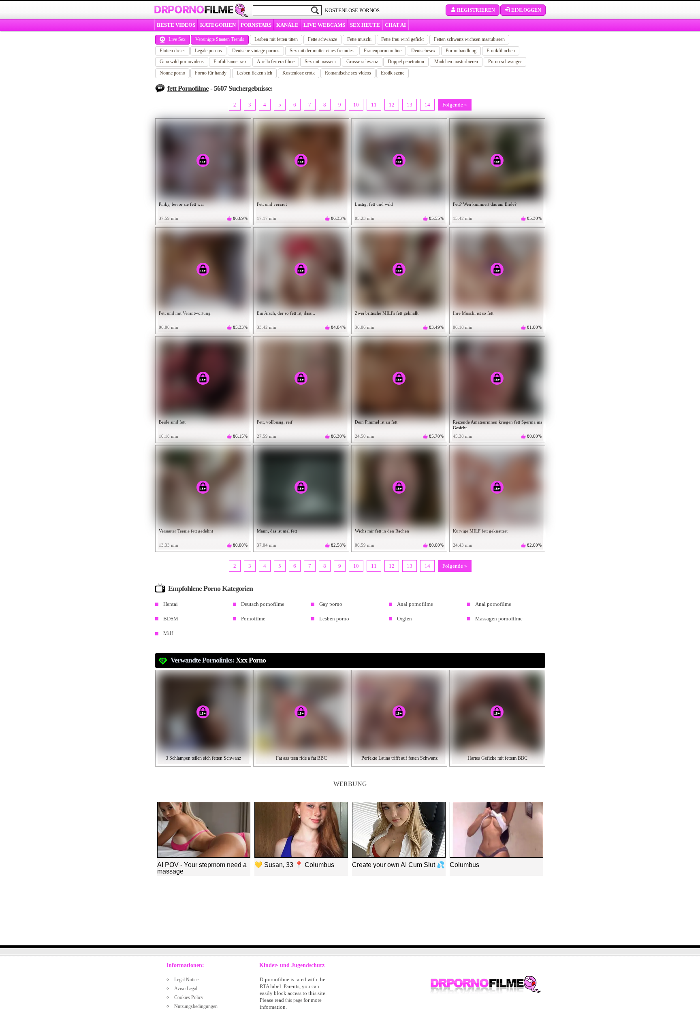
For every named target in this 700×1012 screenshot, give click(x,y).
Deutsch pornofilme (262, 604)
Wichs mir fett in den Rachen (382, 530)
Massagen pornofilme (499, 619)
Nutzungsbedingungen (196, 1006)
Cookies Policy (188, 997)
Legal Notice (186, 979)
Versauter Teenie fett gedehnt (186, 530)
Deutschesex (423, 50)
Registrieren (476, 10)
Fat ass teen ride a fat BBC (301, 758)
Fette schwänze (322, 39)
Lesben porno (334, 619)
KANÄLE (287, 25)
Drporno (193, 9)
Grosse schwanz (362, 61)
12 (392, 105)
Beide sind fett (172, 422)
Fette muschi (359, 39)
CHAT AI (395, 25)
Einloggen (526, 10)
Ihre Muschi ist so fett (473, 313)
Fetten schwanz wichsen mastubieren (469, 39)
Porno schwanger (505, 61)
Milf (168, 633)
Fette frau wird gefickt (402, 39)
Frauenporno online (382, 50)
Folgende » (454, 105)
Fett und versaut (272, 204)
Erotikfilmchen (501, 50)
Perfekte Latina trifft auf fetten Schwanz (399, 758)
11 (374, 105)
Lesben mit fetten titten (276, 39)
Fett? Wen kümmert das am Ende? (484, 204)
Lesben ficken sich (254, 73)
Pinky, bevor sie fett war (181, 204)
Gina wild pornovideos (182, 61)
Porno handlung (461, 50)
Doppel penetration (406, 61)
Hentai (170, 604)
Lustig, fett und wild (374, 204)
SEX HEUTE (365, 25)
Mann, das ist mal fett (277, 530)
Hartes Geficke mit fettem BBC (497, 758)
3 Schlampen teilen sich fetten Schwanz (203, 758)
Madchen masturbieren (456, 61)
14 (427, 105)
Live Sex (177, 39)
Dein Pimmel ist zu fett (376, 422)
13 (409, 105)
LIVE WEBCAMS (324, 25)
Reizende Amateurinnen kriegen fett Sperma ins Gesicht (497, 425)
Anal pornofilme (415, 604)
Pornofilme (253, 619)
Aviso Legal (185, 988)
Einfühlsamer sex (230, 61)
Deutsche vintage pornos (256, 50)
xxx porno (251, 660)
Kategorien (218, 25)
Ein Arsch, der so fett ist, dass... (286, 313)
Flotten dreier (172, 50)
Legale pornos (208, 50)
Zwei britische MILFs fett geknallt (386, 313)
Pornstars (256, 25)
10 (356, 105)
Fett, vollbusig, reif (274, 422)
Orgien (404, 619)
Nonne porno (172, 73)
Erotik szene (392, 73)
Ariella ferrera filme (276, 61)
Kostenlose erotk (298, 73)
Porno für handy (210, 73)
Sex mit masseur (320, 61)
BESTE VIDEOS (176, 25)
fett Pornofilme (188, 88)
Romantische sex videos (348, 73)
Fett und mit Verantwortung (185, 313)
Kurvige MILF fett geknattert (480, 530)
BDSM (170, 619)
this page (293, 1000)
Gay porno (330, 604)
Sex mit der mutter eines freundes (322, 50)
